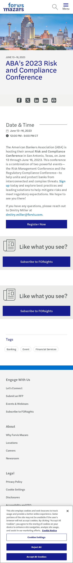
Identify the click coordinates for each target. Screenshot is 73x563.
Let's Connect (14, 388)
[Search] (55, 7)
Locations (11, 443)
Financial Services (46, 349)
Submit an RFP (14, 396)
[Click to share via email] (45, 100)
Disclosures (13, 497)
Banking (11, 349)
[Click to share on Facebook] (19, 100)
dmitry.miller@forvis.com (24, 214)
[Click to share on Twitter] (27, 100)
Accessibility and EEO (18, 505)
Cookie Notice (49, 530)
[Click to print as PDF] (53, 100)
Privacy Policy (14, 482)
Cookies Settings (36, 537)
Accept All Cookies (36, 556)
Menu (65, 9)
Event (26, 349)
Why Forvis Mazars (17, 435)
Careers (10, 450)
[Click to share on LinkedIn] (36, 100)
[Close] (67, 511)
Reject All (36, 547)
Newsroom (12, 458)
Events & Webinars (17, 404)
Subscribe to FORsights (36, 261)
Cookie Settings (15, 489)
